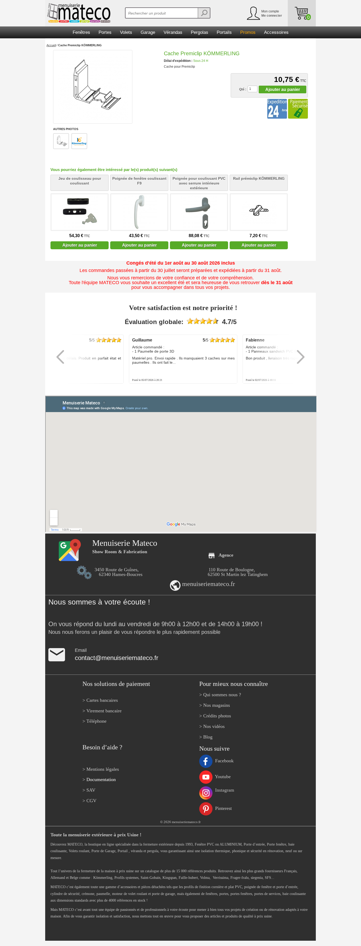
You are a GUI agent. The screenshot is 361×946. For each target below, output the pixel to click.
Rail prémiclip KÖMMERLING (259, 178)
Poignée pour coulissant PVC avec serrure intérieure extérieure (199, 183)
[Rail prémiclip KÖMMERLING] (259, 212)
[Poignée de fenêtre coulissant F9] (139, 212)
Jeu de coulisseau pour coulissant (79, 180)
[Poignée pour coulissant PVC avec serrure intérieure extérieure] (199, 212)
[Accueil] (77, 13)
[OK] (204, 13)
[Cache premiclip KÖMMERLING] (93, 87)
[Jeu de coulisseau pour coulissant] (79, 212)
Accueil (51, 45)
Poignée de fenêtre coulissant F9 (139, 180)
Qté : (242, 89)
